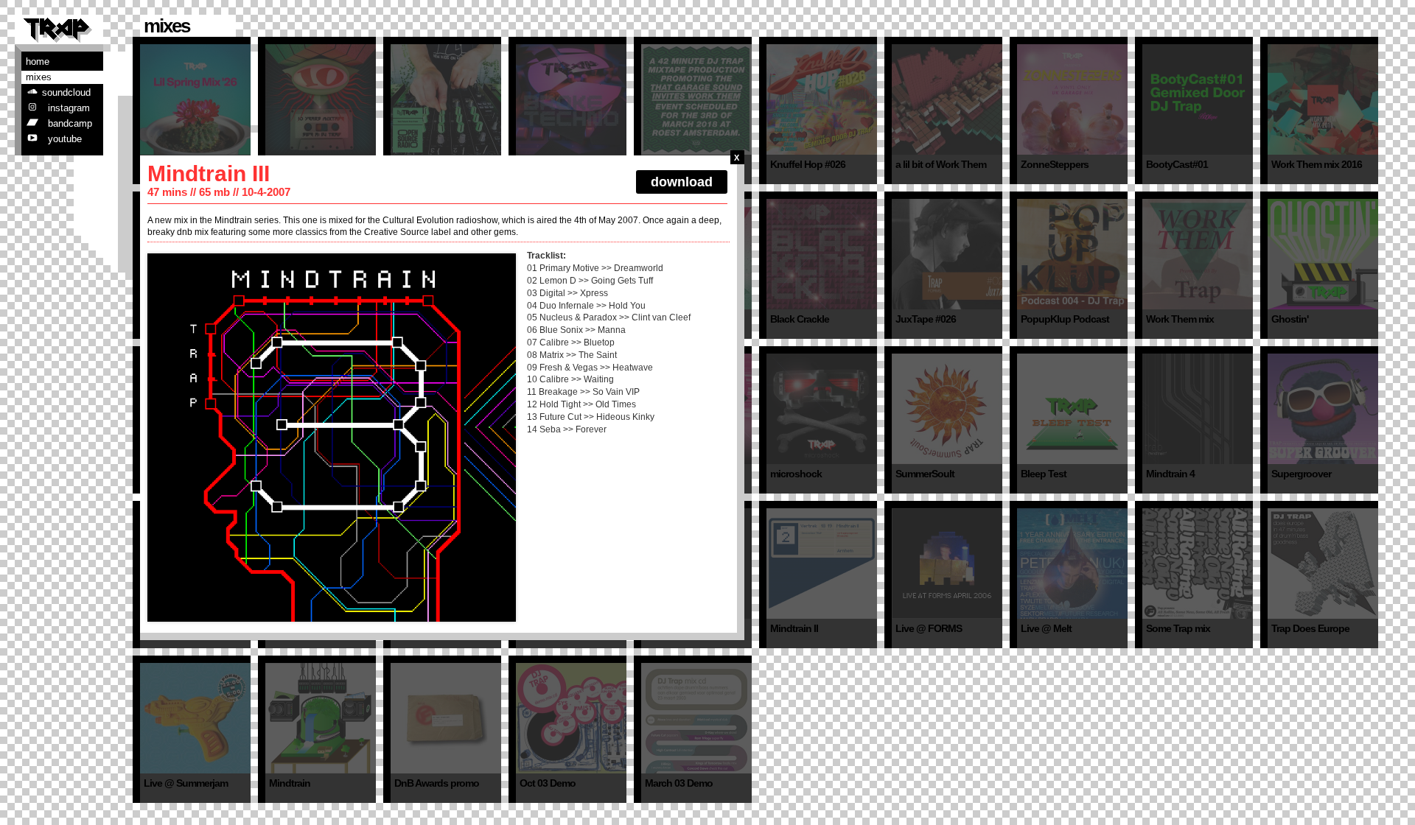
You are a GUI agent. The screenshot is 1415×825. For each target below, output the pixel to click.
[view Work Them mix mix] (1197, 254)
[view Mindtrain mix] (320, 718)
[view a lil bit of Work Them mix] (947, 99)
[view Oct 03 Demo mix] (571, 718)
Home (37, 61)
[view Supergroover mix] (1323, 409)
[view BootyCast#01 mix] (1197, 99)
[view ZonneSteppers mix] (1072, 99)
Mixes (39, 76)
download (682, 182)
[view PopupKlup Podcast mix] (1072, 254)
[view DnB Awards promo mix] (446, 718)
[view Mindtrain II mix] (821, 563)
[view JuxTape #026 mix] (947, 254)
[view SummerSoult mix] (947, 409)
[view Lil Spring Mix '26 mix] (195, 99)
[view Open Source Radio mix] (446, 99)
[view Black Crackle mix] (821, 254)
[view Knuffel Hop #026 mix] (821, 99)
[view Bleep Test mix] (1072, 409)
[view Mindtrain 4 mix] (1197, 409)
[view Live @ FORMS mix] (947, 563)
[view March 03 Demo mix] (696, 718)
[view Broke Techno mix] (571, 99)
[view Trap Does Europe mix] (1323, 563)
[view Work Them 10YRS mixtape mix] (320, 99)
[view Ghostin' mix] (1323, 254)
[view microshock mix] (821, 409)
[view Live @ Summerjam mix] (195, 718)
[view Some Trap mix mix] (1197, 563)
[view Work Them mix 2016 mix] (1323, 99)
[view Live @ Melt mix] (1072, 563)
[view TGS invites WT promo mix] (696, 99)
